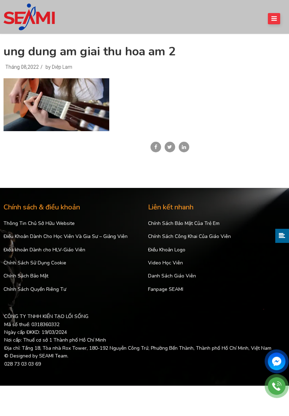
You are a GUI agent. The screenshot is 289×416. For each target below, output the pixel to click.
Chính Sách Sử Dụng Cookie (35, 262)
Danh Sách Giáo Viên (172, 276)
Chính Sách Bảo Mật (26, 276)
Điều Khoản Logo (166, 249)
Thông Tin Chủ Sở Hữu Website (39, 223)
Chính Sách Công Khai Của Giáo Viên (189, 236)
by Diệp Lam (58, 67)
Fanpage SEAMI (165, 289)
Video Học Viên (165, 262)
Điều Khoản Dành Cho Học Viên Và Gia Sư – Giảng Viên (66, 236)
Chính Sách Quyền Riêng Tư (35, 289)
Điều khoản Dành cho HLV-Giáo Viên (44, 249)
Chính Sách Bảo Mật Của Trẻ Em (184, 223)
